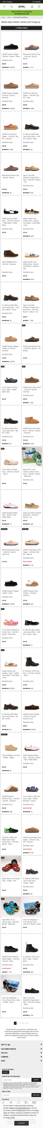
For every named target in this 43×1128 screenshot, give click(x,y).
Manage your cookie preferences (19, 1108)
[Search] (11, 6)
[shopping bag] (39, 6)
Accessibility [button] (37, 2)
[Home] (21, 7)
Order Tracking (7, 2)
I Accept (21, 1123)
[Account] (32, 7)
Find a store (6, 1091)
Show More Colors (7, 60)
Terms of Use (28, 1085)
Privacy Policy (36, 1085)
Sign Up (5, 1072)
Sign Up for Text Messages (11, 1076)
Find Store (36, 1095)
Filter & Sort (22, 28)
